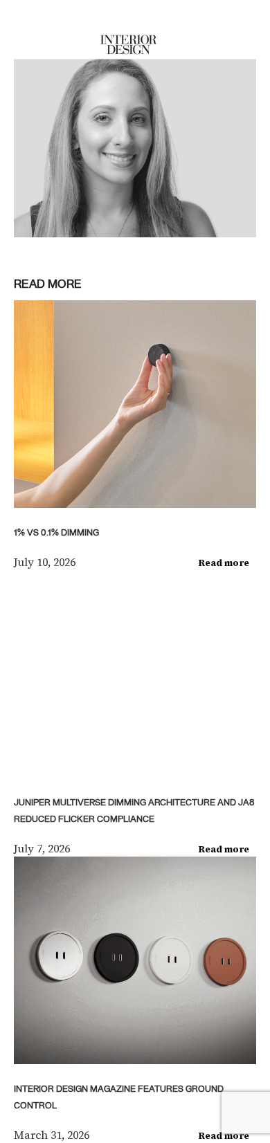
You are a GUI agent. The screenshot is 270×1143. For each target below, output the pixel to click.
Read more (224, 563)
